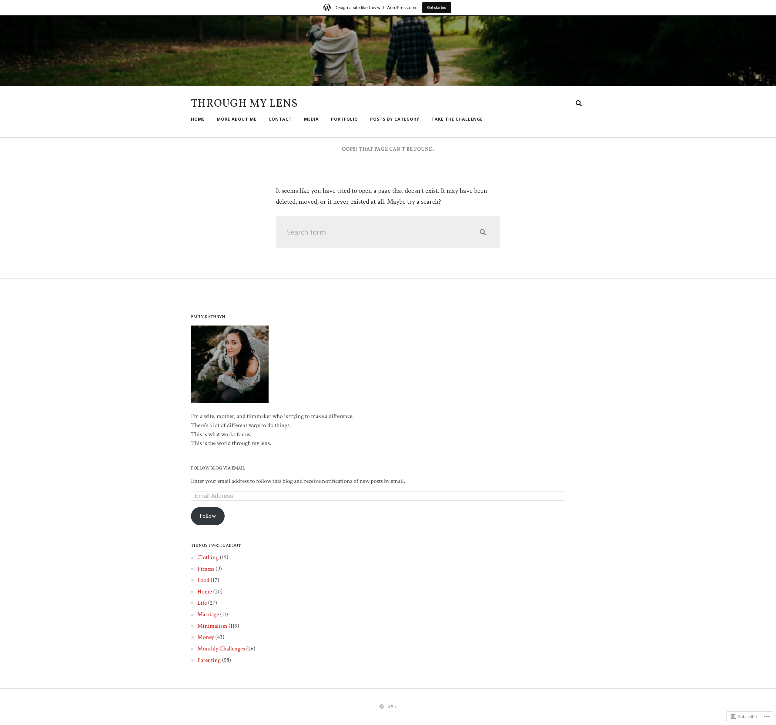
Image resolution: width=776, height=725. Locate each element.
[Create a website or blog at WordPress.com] (382, 707)
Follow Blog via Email (218, 468)
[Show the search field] (579, 103)
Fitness (205, 569)
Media (311, 119)
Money (205, 637)
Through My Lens (244, 104)
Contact (280, 119)
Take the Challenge (457, 119)
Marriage (208, 614)
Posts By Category (394, 119)
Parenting (209, 660)
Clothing (208, 557)
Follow (207, 516)
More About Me (236, 119)
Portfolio (344, 119)
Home (198, 119)
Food (203, 580)
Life (202, 603)
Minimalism (212, 626)
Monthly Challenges (221, 649)
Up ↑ (391, 707)
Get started (437, 7)
